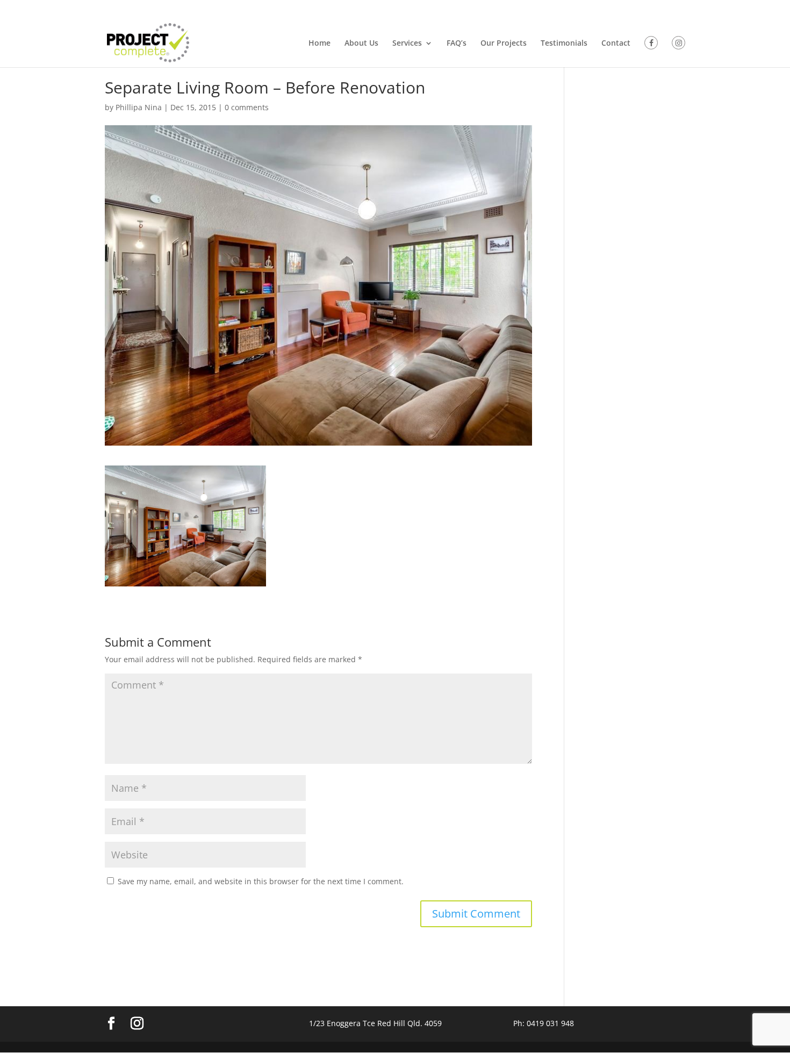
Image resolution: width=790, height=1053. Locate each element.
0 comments (247, 107)
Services (407, 43)
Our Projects (503, 43)
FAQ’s (456, 43)
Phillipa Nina (139, 107)
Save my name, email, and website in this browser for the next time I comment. (261, 881)
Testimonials (564, 43)
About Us (361, 43)
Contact (615, 43)
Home (319, 43)
